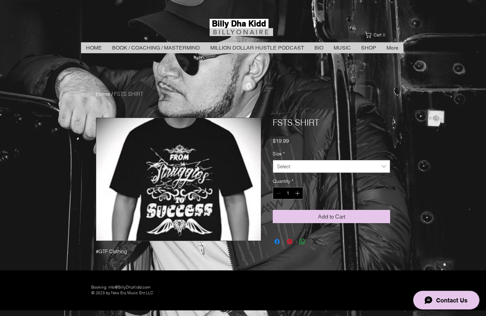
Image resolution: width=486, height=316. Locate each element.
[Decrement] (278, 193)
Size (279, 154)
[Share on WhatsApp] (302, 242)
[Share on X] (315, 242)
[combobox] (331, 166)
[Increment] (298, 193)
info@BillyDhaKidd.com (129, 287)
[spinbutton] (288, 193)
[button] (377, 35)
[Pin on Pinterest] (290, 242)
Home (103, 94)
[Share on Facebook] (277, 242)
